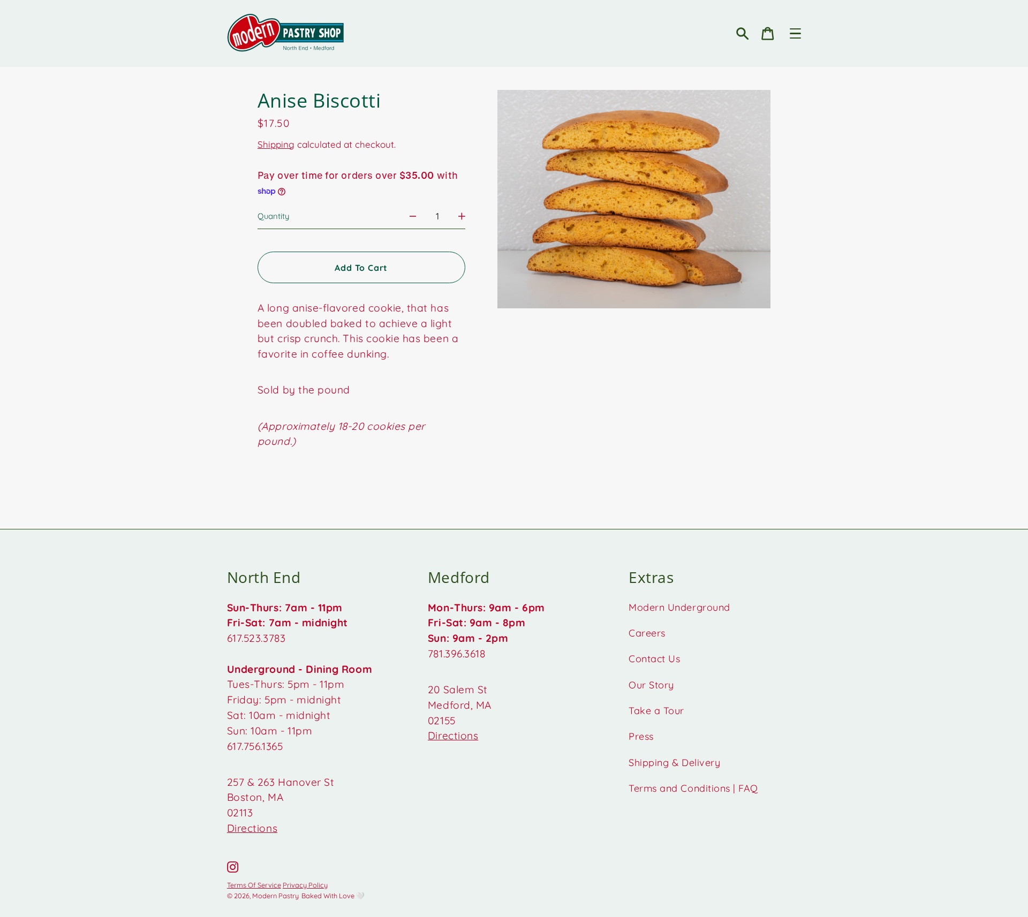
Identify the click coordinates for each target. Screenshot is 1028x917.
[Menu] (795, 33)
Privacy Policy (305, 885)
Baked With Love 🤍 (333, 895)
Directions (252, 828)
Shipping (276, 144)
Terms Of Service (254, 885)
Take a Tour (656, 710)
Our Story (651, 685)
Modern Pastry (275, 895)
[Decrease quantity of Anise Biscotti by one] (413, 216)
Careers (647, 633)
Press (641, 736)
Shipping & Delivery (674, 762)
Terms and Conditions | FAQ (693, 788)
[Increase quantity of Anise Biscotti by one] (462, 216)
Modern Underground (679, 607)
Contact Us (654, 659)
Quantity (273, 216)
